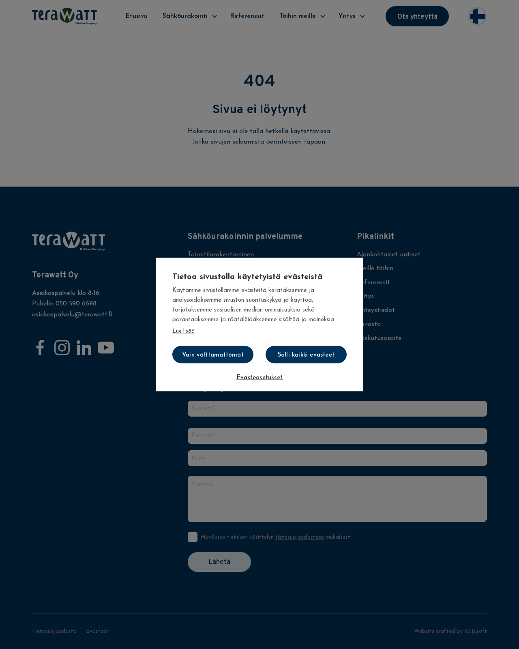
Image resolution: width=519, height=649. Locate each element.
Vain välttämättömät (213, 355)
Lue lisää (183, 331)
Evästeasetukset (259, 378)
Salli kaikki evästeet (306, 355)
